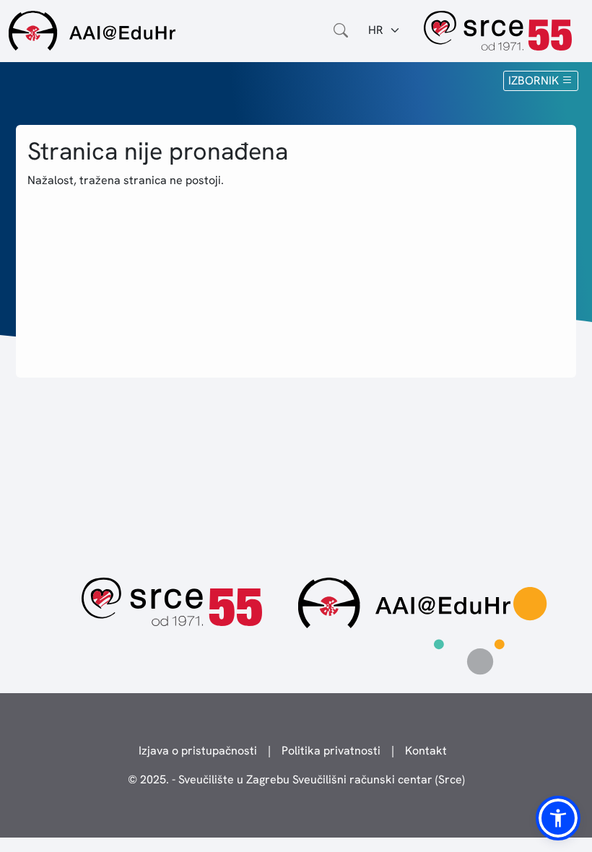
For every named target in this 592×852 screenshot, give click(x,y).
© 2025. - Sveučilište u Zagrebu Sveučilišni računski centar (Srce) (296, 779)
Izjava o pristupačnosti (198, 750)
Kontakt (426, 750)
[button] (558, 818)
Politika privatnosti (331, 750)
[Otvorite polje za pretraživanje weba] (341, 30)
